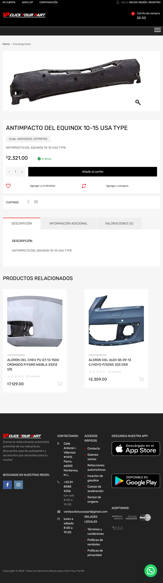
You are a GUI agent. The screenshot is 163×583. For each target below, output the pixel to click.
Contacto (93, 448)
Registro (154, 2)
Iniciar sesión (138, 2)
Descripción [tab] (21, 223)
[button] (150, 570)
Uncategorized (16, 355)
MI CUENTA (9, 2)
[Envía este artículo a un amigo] (35, 202)
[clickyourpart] (24, 16)
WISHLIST (27, 2)
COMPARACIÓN (48, 2)
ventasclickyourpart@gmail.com (85, 511)
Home (6, 44)
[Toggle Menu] (157, 31)
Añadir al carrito (92, 171)
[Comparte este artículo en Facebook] (28, 202)
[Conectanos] (7, 484)
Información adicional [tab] (68, 223)
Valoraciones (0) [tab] (119, 223)
